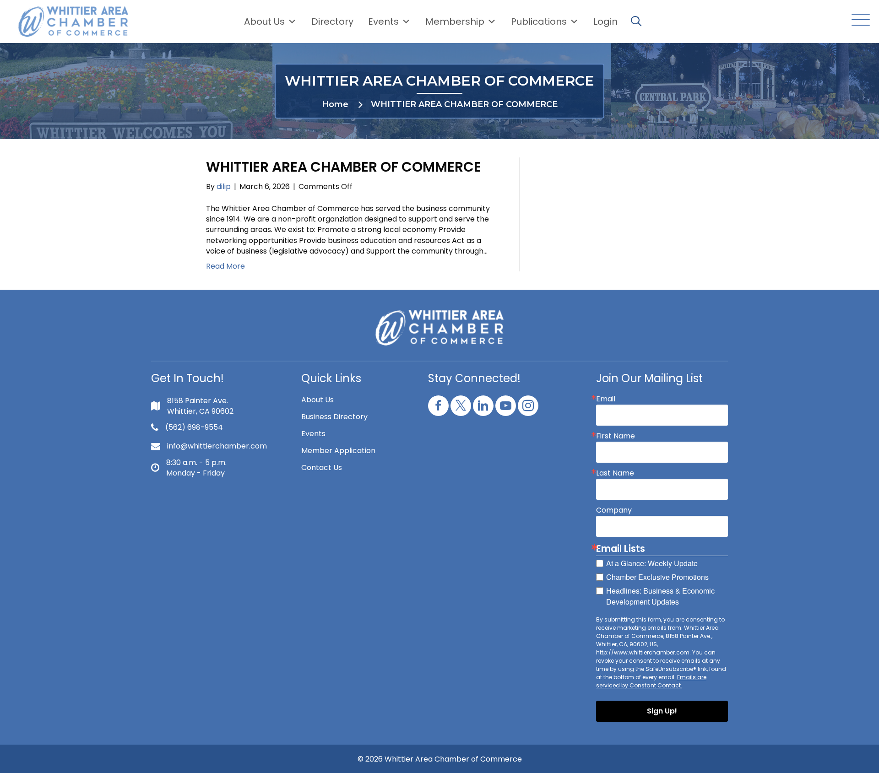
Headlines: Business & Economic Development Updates (660, 596)
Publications (539, 21)
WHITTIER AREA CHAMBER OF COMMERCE (343, 167)
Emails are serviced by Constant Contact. (651, 681)
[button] (858, 20)
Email (605, 399)
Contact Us (321, 467)
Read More (225, 266)
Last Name (615, 473)
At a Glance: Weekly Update (652, 563)
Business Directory (334, 416)
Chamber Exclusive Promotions (657, 577)
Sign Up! (662, 711)
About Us (264, 21)
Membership (454, 21)
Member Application (338, 450)
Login (605, 21)
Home (335, 104)
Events (313, 433)
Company (614, 510)
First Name (615, 436)
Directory (332, 21)
